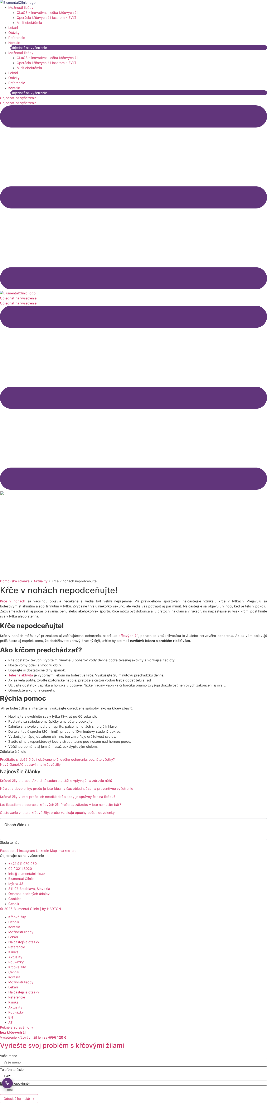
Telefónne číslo (12, 1069)
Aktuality (41, 581)
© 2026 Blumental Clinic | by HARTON (30, 909)
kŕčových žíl (127, 636)
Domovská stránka (15, 581)
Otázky (14, 33)
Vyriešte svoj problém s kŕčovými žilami (62, 1045)
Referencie (16, 38)
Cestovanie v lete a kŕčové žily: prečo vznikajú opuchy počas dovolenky (57, 812)
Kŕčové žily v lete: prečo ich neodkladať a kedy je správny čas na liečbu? (57, 797)
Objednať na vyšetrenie (28, 48)
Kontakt (14, 43)
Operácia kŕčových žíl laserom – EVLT (46, 17)
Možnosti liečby (20, 7)
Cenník (13, 922)
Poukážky (16, 962)
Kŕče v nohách (12, 601)
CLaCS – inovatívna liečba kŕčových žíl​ (47, 12)
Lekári (13, 28)
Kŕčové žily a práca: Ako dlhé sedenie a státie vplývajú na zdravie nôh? (56, 780)
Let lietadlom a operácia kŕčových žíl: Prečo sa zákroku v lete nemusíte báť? (60, 805)
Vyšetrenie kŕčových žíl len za (33, 1037)
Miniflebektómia (29, 22)
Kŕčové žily (17, 917)
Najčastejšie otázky (23, 942)
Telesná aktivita (20, 675)
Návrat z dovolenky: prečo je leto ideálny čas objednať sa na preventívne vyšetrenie (66, 788)
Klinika (13, 952)
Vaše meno (8, 1055)
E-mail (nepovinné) (15, 1083)
